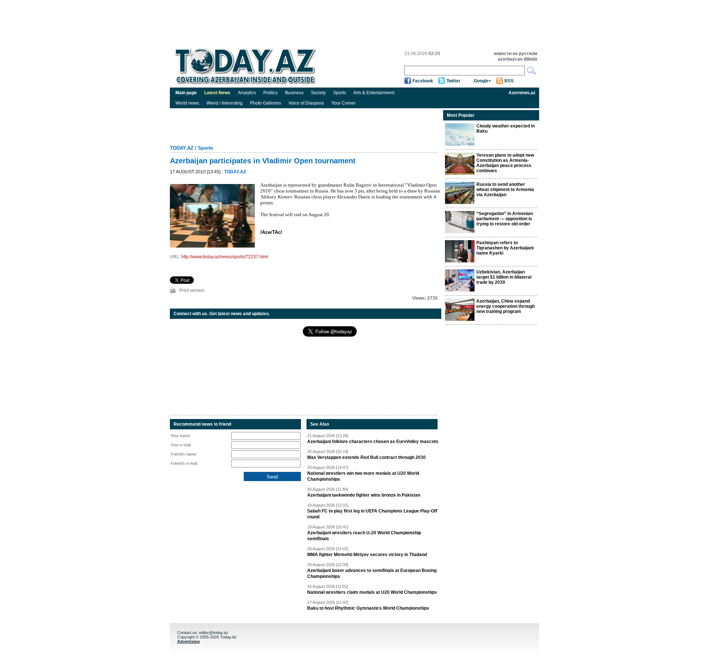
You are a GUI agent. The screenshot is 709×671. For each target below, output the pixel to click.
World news (187, 103)
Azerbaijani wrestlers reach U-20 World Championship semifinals (364, 535)
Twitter (453, 81)
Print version (192, 290)
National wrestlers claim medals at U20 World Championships (372, 592)
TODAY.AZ (181, 148)
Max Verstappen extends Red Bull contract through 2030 (366, 457)
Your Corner (343, 103)
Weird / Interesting (224, 103)
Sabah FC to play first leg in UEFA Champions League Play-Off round (372, 514)
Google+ (482, 81)
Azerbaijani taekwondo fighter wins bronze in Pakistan (363, 495)
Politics (270, 92)
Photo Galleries (265, 103)
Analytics (247, 92)
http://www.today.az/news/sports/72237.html (224, 256)
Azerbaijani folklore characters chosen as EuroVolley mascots (372, 441)
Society (318, 92)
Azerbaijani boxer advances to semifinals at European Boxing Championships (371, 573)
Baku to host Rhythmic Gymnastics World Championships (368, 608)
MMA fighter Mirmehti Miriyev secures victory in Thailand (367, 554)
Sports (339, 92)
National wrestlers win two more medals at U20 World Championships (363, 476)
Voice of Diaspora (306, 103)
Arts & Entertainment (373, 92)
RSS (509, 81)
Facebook (422, 81)
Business (294, 92)
